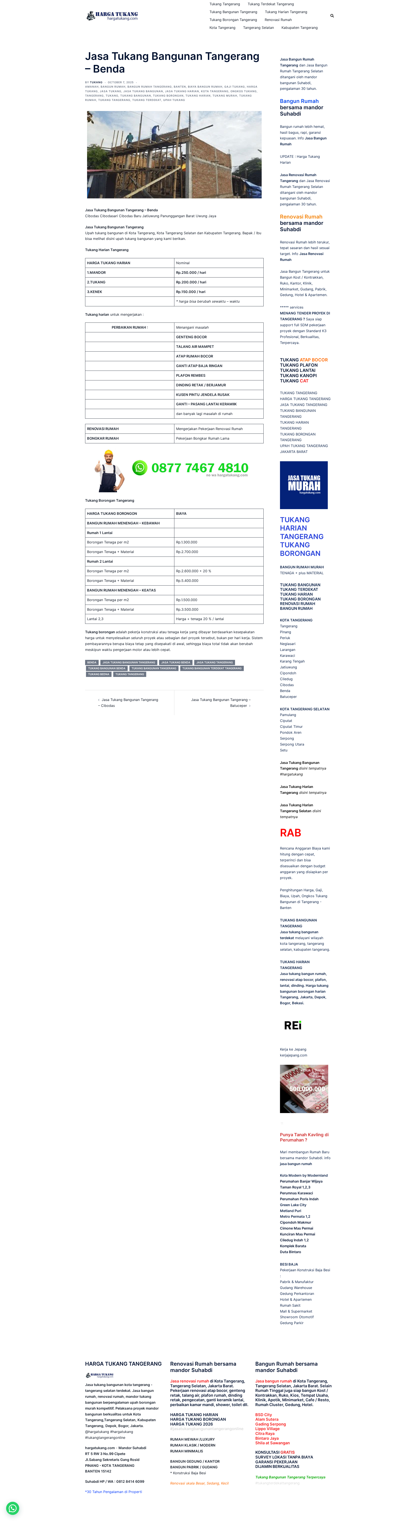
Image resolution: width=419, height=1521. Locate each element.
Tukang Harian (198, 95)
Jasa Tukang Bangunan (143, 91)
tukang (96, 82)
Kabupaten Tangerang (300, 27)
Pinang (285, 632)
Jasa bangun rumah (273, 1381)
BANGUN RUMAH (296, 608)
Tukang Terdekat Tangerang (271, 4)
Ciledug (286, 679)
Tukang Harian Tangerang (286, 12)
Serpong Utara (292, 744)
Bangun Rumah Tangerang (149, 86)
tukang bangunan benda (106, 668)
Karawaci (287, 655)
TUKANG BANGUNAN (300, 585)
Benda (285, 691)
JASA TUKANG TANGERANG (303, 404)
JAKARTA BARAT (294, 451)
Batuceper (288, 696)
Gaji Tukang (234, 86)
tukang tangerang (129, 674)
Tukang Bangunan (135, 95)
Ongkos (308, 896)
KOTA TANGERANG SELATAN (305, 709)
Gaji (319, 890)
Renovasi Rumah (278, 19)
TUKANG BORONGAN (300, 599)
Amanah (92, 86)
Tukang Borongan (168, 95)
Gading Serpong (270, 1424)
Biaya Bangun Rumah (205, 86)
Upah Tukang (174, 100)
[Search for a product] (332, 15)
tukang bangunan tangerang (154, 668)
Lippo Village (267, 1428)
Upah (295, 896)
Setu (283, 750)
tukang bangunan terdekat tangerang (212, 668)
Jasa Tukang (110, 91)
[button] (12, 1508)
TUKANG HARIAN (296, 594)
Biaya (284, 896)
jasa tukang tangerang (214, 662)
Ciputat (286, 720)
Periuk (285, 638)
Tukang (112, 95)
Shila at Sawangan (272, 1443)
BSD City (263, 1414)
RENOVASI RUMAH (297, 603)
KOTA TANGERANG (296, 620)
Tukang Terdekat (146, 100)
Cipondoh (288, 673)
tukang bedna (98, 674)
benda (91, 662)
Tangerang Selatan (258, 27)
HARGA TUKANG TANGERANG (305, 399)
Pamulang (288, 715)
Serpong (287, 738)
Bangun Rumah (113, 86)
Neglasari (287, 644)
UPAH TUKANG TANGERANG (304, 446)
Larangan (287, 649)
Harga (309, 890)
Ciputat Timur (291, 726)
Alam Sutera (266, 1419)
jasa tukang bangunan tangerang (129, 662)
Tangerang (94, 95)
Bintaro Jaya (267, 1438)
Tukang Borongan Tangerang (233, 19)
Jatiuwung (288, 667)
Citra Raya (265, 1433)
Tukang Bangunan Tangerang (233, 12)
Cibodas (287, 685)
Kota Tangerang (222, 27)
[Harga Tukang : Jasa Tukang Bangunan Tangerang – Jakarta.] (112, 15)
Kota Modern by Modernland (304, 1175)
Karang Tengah (292, 661)
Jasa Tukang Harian (182, 91)
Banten (180, 86)
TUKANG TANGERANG (298, 393)
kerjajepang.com (293, 1055)
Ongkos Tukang (243, 91)
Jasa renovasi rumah (189, 1381)
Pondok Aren (290, 732)
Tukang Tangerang (225, 4)
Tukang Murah (225, 95)
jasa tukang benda (175, 662)
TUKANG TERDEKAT (299, 589)
